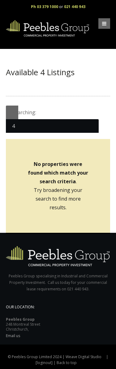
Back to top (67, 362)
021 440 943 (74, 6)
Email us (13, 335)
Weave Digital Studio (83, 356)
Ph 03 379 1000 (44, 6)
